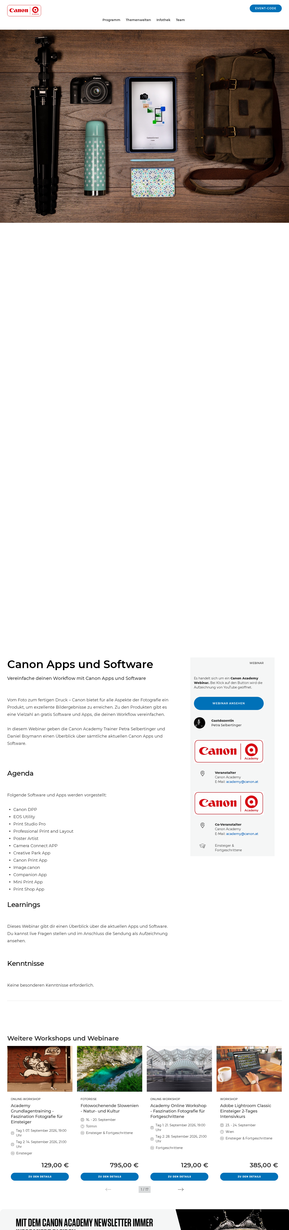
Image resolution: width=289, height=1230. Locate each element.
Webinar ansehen (228, 703)
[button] (108, 1189)
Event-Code (265, 8)
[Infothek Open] (172, 20)
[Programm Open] (122, 20)
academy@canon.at (242, 782)
